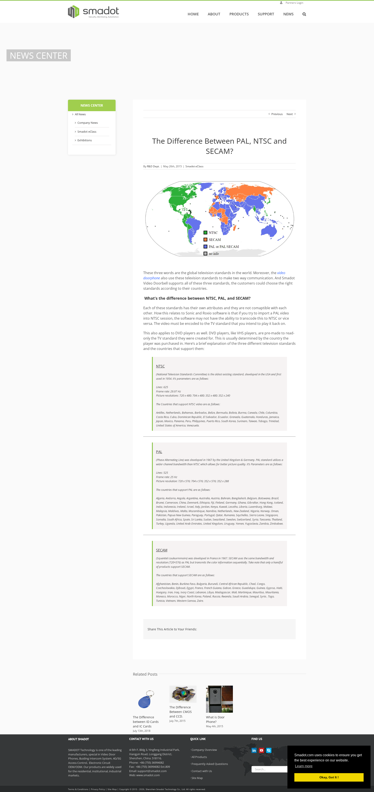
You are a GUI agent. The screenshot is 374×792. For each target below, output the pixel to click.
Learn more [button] (304, 766)
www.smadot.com (148, 775)
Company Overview (204, 750)
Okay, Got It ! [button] (329, 777)
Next (290, 114)
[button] (304, 14)
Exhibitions (84, 140)
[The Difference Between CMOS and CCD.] (183, 688)
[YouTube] (261, 750)
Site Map (197, 778)
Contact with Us (202, 771)
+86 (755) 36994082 (151, 762)
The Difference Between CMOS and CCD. (180, 711)
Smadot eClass (194, 166)
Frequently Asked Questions (210, 764)
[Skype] (268, 750)
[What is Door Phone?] (219, 688)
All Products (199, 757)
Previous (277, 114)
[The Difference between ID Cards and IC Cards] (146, 688)
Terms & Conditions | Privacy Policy (86, 789)
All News (80, 114)
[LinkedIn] (254, 750)
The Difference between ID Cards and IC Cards (146, 721)
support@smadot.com (152, 771)
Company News (87, 123)
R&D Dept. (153, 166)
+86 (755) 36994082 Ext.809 (152, 767)
